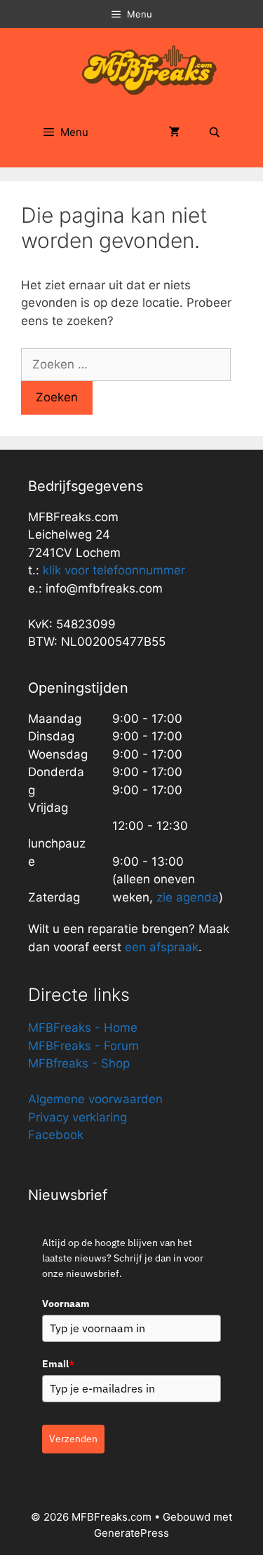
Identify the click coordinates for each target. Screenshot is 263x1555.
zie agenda (187, 897)
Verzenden (73, 1438)
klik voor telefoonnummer (114, 570)
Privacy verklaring (77, 1117)
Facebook (55, 1135)
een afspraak (159, 947)
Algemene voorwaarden (95, 1099)
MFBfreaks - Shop (79, 1063)
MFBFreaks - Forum (83, 1046)
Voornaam (66, 1303)
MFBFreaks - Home (82, 1028)
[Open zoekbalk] (214, 132)
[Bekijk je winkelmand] (174, 132)
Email (58, 1363)
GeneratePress (131, 1533)
